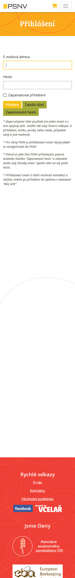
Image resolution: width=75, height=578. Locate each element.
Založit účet (34, 104)
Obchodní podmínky (37, 499)
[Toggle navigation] (66, 6)
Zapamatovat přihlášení (26, 95)
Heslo (7, 76)
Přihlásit (12, 104)
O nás (37, 482)
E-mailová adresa (16, 57)
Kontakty (37, 490)
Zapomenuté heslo (21, 112)
